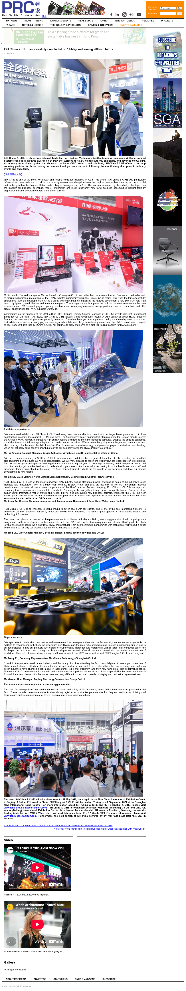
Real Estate (85, 20)
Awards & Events (60, 20)
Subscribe (109, 979)
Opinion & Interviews (100, 25)
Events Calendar (131, 25)
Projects (167, 20)
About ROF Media (16, 979)
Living (104, 20)
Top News (11, 20)
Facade (10, 25)
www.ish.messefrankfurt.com (20, 815)
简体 (44, 16)
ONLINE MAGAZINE (85, 979)
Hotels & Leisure (32, 25)
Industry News (34, 20)
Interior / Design (125, 20)
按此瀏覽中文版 (13, 174)
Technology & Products (65, 25)
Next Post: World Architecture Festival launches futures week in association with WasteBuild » (100, 829)
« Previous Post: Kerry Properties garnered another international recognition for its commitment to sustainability (58, 825)
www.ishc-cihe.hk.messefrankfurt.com (25, 807)
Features (148, 20)
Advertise (40, 979)
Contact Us (60, 979)
